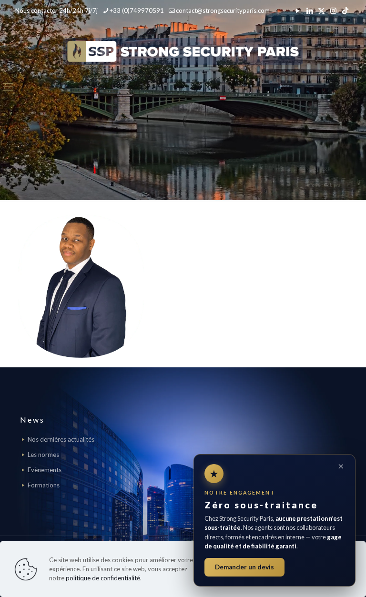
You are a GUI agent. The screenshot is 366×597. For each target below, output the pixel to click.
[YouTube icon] (297, 10)
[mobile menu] (8, 87)
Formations (44, 485)
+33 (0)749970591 (137, 10)
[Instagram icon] (333, 10)
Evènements (44, 470)
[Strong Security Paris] (182, 51)
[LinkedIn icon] (309, 10)
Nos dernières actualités (61, 439)
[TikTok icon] (345, 10)
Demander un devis (244, 567)
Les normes (43, 454)
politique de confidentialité (103, 578)
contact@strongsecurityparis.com (223, 10)
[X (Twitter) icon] (321, 10)
